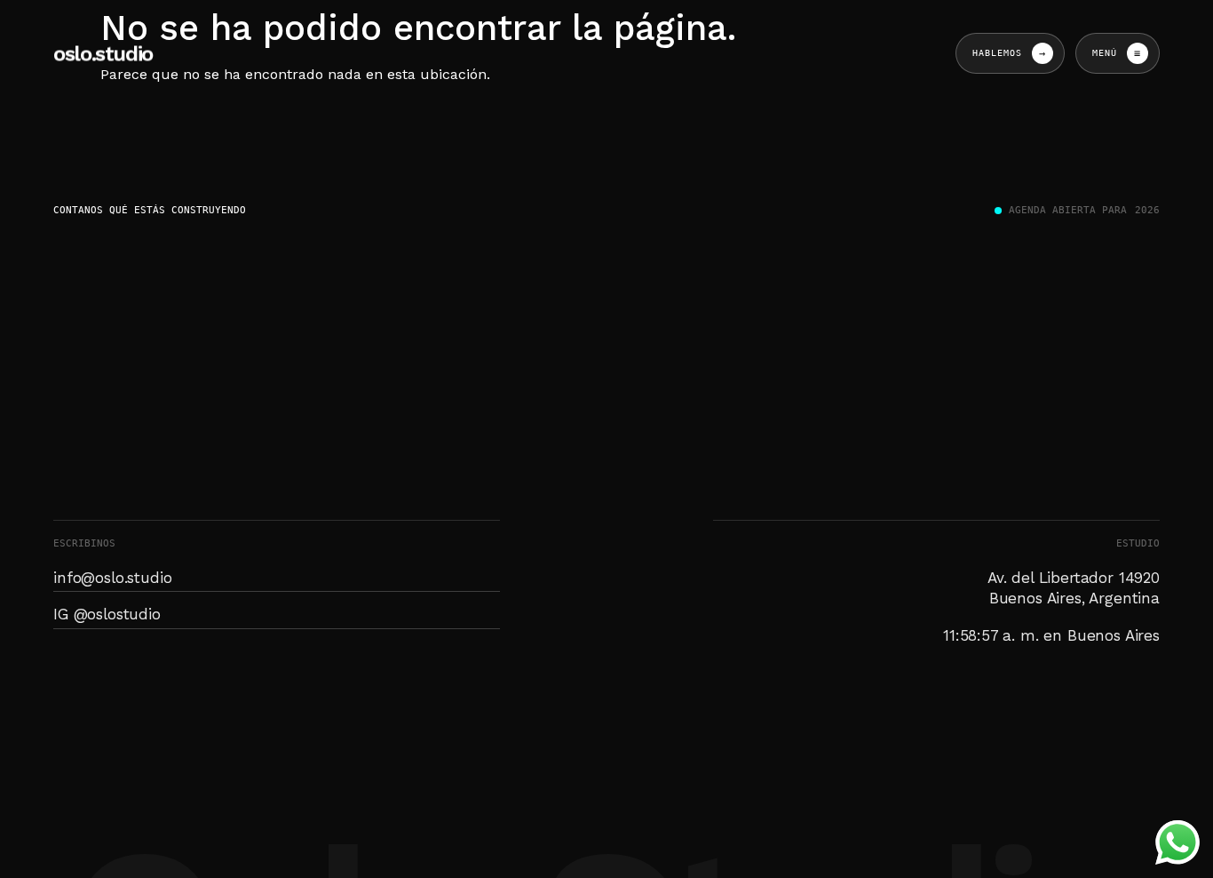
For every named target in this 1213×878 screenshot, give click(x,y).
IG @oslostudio (107, 614)
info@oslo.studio (112, 578)
